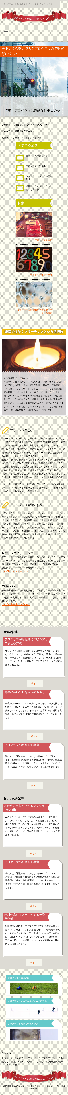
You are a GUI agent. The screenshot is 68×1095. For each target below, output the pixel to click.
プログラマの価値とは (18, 978)
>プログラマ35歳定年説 (40, 275)
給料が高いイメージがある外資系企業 (24, 916)
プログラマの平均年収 (37, 166)
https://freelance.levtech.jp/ (15, 571)
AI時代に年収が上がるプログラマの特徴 (24, 807)
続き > (34, 683)
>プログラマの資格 (43, 240)
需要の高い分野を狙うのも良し (24, 692)
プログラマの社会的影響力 (21, 744)
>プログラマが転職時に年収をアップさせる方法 (34, 311)
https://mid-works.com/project (16, 604)
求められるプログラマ (37, 156)
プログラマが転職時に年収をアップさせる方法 (26, 641)
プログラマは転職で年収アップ (23, 1023)
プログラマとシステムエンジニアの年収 (27, 1001)
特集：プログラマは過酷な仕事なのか (32, 110)
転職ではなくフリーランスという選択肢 (39, 188)
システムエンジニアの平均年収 (39, 178)
